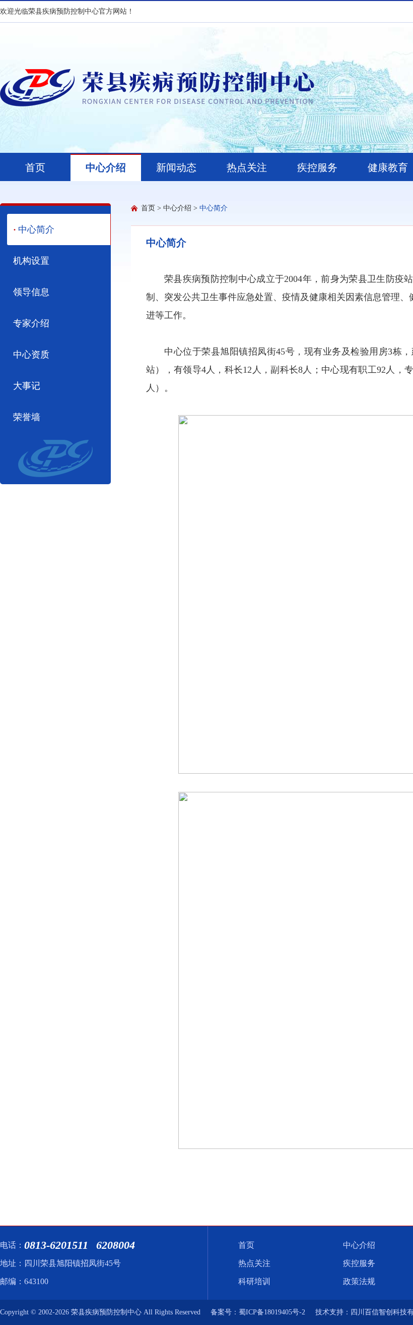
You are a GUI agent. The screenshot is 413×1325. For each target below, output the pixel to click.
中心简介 (213, 208)
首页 (148, 208)
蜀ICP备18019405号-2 (272, 1312)
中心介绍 (177, 208)
